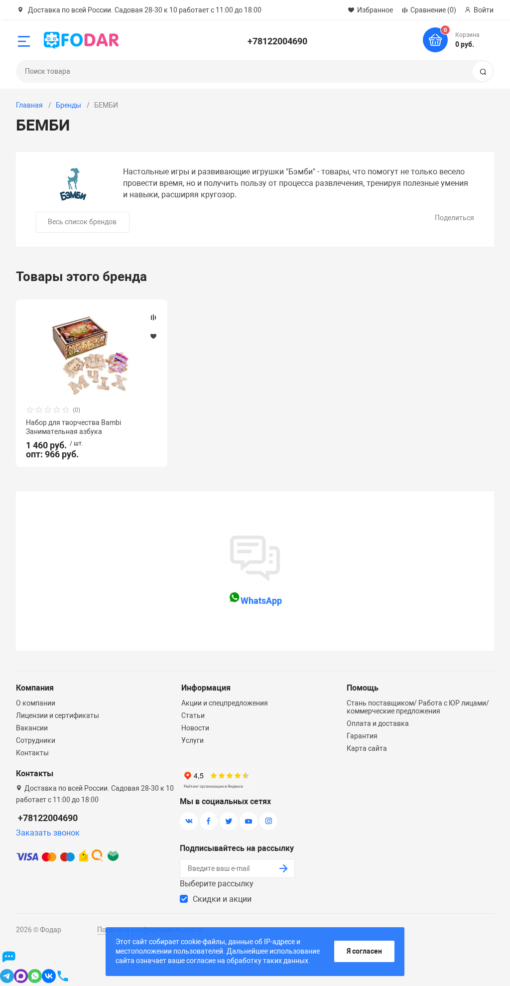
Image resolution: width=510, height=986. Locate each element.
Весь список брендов (82, 222)
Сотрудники (35, 740)
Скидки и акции (222, 899)
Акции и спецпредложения (224, 703)
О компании (35, 703)
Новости (195, 728)
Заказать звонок (48, 833)
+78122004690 (277, 41)
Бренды (68, 105)
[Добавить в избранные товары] (153, 336)
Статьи (193, 715)
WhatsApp (261, 600)
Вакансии (32, 728)
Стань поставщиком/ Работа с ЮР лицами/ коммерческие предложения (418, 707)
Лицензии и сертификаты (57, 715)
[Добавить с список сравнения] (153, 317)
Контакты (32, 753)
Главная (29, 105)
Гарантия (362, 736)
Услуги (192, 740)
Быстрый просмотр (92, 355)
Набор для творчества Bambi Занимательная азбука (73, 427)
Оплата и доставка (378, 723)
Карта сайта (367, 748)
